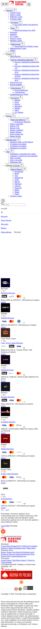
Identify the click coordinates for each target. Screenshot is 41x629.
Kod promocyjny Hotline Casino (26, 46)
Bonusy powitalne (16, 124)
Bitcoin (17, 182)
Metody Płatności (16, 169)
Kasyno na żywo (16, 82)
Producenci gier (15, 162)
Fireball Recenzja (7, 370)
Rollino (9, 562)
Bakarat (17, 100)
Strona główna (6, 232)
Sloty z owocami (16, 160)
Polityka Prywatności (29, 546)
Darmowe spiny (11, 140)
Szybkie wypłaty (16, 196)
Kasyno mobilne (16, 84)
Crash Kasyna (20, 92)
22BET (12, 50)
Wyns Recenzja (6, 499)
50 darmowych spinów (18, 146)
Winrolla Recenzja (7, 318)
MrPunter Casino (16, 17)
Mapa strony (31, 548)
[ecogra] (7, 590)
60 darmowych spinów (18, 148)
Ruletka (17, 108)
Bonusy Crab (15, 128)
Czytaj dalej (5, 526)
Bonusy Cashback (16, 130)
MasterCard (19, 178)
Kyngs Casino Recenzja (9, 474)
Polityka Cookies (7, 548)
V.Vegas (29, 560)
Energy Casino (15, 15)
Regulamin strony (20, 548)
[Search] (3, 200)
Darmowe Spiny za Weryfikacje (21, 142)
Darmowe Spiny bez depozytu (12, 554)
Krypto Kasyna (16, 88)
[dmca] (27, 590)
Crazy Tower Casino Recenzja (12, 343)
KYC (20, 546)
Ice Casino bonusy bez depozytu (26, 25)
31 (7, 510)
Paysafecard (19, 172)
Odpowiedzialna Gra (18, 556)
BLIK (17, 174)
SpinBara (13, 34)
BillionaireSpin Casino (18, 48)
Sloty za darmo (15, 158)
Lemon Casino (15, 13)
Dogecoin (18, 188)
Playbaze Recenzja (7, 397)
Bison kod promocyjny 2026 (25, 30)
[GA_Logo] (20, 590)
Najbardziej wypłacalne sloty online (23, 154)
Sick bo (17, 104)
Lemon (3, 560)
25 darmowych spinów (18, 144)
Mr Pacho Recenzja (8, 293)
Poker (17, 110)
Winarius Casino (16, 41)
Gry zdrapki (19, 112)
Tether (17, 194)
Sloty (8, 152)
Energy (9, 560)
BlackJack (18, 106)
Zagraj (3, 302)
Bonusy (8, 116)
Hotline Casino (15, 44)
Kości (17, 102)
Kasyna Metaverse (21, 90)
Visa (16, 176)
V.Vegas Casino (15, 19)
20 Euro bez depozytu (22, 122)
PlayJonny (14, 32)
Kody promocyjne (16, 134)
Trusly (17, 180)
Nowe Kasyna (15, 56)
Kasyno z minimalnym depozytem (22, 60)
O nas (3, 546)
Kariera (8, 546)
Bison (13, 28)
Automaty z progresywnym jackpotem (24, 156)
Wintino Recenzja (7, 449)
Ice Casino (14, 22)
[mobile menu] (5, 4)
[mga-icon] (10, 584)
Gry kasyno (15, 98)
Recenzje (9, 10)
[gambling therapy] (27, 584)
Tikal (14, 560)
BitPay (17, 190)
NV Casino (14, 36)
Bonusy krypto (15, 136)
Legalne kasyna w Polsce (19, 94)
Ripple (17, 192)
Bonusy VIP (14, 126)
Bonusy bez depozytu (18, 120)
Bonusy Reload (15, 132)
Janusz (23, 560)
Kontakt (14, 546)
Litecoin (17, 186)
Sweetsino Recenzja (8, 422)
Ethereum (18, 184)
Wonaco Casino (15, 38)
